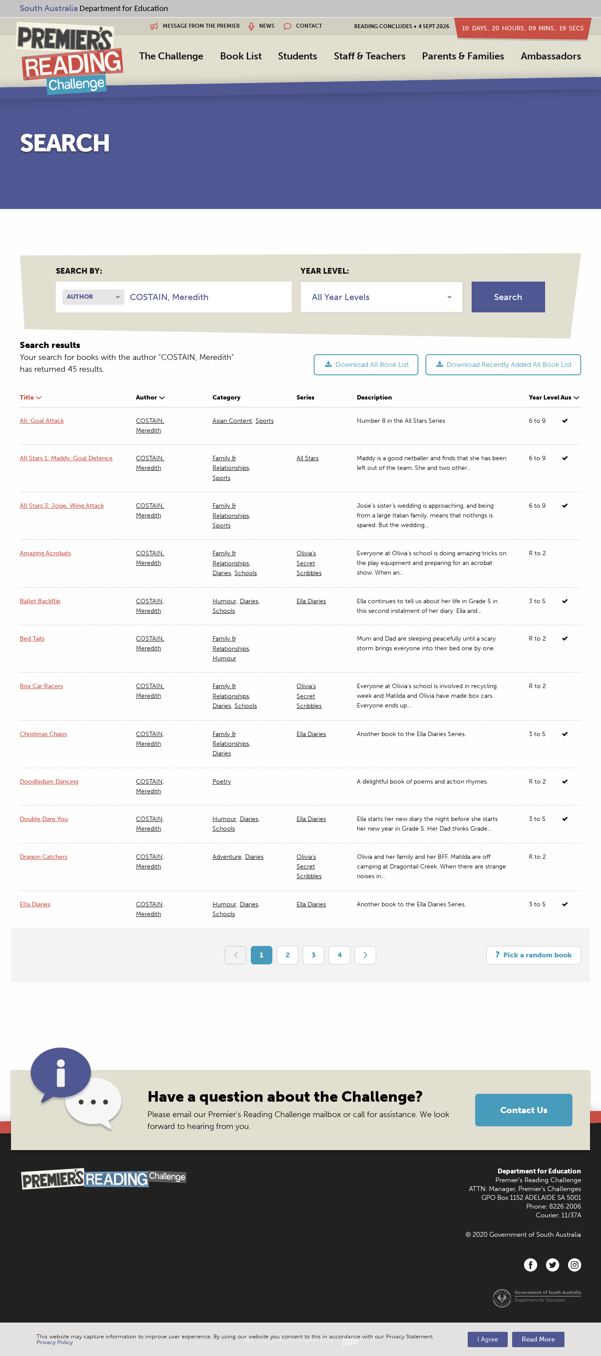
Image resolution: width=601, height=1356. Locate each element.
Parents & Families (463, 56)
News (266, 26)
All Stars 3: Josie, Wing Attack (62, 505)
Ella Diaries (35, 904)
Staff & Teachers (370, 56)
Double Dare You (44, 819)
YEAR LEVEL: (324, 271)
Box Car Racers (41, 686)
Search (508, 297)
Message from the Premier (200, 26)
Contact (308, 26)
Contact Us (523, 1110)
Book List (241, 56)
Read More (538, 1339)
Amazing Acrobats (45, 553)
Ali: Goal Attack (42, 421)
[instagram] (574, 1265)
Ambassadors (551, 56)
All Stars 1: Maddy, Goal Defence (66, 458)
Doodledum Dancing (49, 781)
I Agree (487, 1339)
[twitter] (552, 1265)
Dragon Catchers (43, 857)
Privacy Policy (55, 1342)
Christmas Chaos (43, 734)
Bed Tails (32, 638)
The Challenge (171, 56)
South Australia (49, 8)
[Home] (69, 58)
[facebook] (530, 1265)
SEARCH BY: (79, 271)
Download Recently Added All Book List (508, 364)
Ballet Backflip (40, 601)
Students (297, 56)
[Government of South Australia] (537, 1298)
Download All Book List (371, 364)
